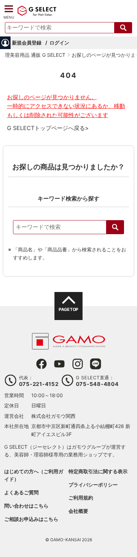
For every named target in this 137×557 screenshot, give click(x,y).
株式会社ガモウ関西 (53, 416)
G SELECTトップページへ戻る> (48, 128)
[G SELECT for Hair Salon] (37, 15)
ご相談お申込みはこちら (31, 519)
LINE (95, 363)
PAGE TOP (68, 309)
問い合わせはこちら (26, 506)
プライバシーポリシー (93, 485)
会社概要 (78, 511)
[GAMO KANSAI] (68, 345)
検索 (115, 227)
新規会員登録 (26, 43)
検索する (123, 27)
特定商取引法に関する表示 (98, 471)
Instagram (77, 363)
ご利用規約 (80, 498)
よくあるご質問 (21, 492)
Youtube (59, 363)
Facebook (41, 363)
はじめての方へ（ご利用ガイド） (33, 475)
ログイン (59, 43)
